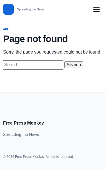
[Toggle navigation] (96, 9)
